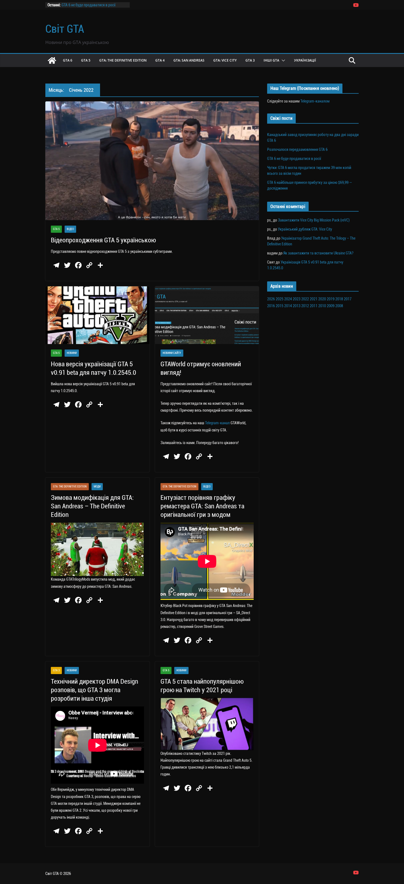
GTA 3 (250, 60)
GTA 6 (67, 60)
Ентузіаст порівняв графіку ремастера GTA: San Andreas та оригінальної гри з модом (202, 506)
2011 (313, 306)
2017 (348, 299)
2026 (271, 299)
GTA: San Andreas (188, 60)
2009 (330, 306)
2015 (279, 306)
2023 (296, 299)
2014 (288, 306)
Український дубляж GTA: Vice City (305, 229)
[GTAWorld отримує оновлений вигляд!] (207, 315)
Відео (70, 229)
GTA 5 (85, 60)
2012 (305, 306)
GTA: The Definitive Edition (122, 60)
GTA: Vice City (225, 60)
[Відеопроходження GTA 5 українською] (152, 160)
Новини (72, 352)
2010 (322, 306)
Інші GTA (271, 60)
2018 (339, 299)
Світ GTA (64, 29)
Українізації (305, 60)
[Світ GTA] (52, 60)
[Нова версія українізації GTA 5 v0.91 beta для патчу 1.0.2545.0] (97, 315)
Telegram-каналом (315, 101)
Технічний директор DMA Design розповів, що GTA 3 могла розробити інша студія (94, 690)
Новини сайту (172, 352)
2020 (322, 299)
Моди (97, 486)
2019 (330, 299)
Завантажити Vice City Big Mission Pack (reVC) (314, 220)
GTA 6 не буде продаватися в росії (88, 5)
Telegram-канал (217, 423)
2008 (339, 306)
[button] (282, 60)
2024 (288, 299)
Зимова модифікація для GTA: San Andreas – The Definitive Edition (92, 506)
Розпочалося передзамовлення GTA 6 (297, 149)
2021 (313, 299)
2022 (305, 299)
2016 (271, 306)
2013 (296, 306)
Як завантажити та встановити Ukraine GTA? (318, 253)
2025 (279, 299)
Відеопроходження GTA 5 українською (103, 240)
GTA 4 (160, 60)
